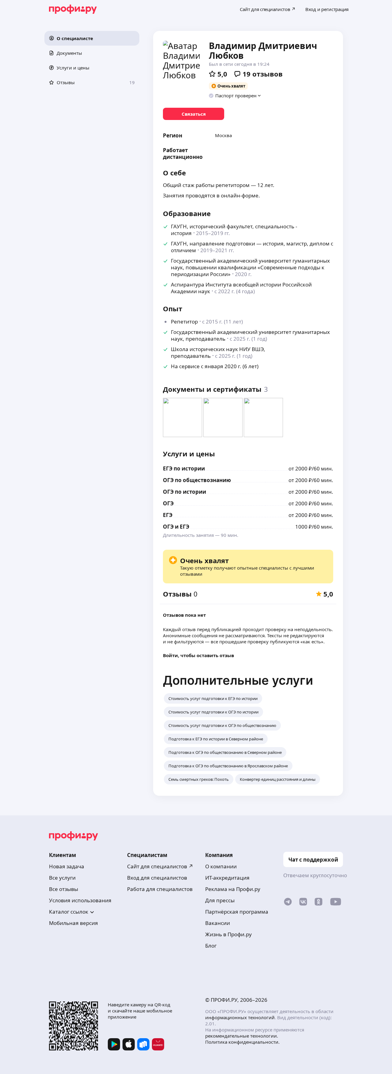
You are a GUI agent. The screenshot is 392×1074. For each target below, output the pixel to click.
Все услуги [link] (62, 877)
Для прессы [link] (220, 900)
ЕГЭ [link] (167, 514)
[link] (193, 114)
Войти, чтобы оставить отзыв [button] (198, 655)
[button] (91, 38)
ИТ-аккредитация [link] (227, 877)
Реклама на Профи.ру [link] (232, 889)
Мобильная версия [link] (73, 922)
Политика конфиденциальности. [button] (242, 1042)
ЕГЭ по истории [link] (184, 468)
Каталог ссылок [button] (68, 911)
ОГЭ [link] (168, 503)
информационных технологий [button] (240, 1017)
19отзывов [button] (263, 73)
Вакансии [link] (217, 922)
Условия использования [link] (80, 900)
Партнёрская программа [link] (236, 911)
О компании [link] (221, 866)
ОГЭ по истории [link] (184, 491)
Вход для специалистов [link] (157, 877)
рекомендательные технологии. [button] (241, 1036)
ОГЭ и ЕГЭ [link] (176, 526)
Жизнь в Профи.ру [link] (228, 934)
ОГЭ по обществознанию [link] (197, 480)
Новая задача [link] (66, 866)
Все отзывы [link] (63, 889)
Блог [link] (211, 945)
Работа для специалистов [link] (160, 889)
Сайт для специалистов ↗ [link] (160, 866)
